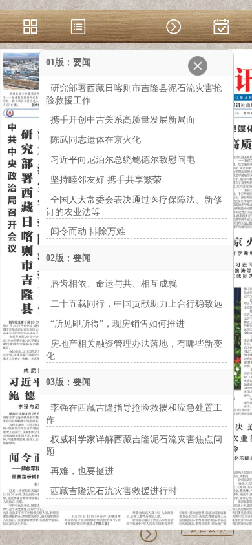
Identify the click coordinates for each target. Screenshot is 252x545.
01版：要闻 (68, 62)
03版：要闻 (68, 382)
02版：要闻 (68, 258)
